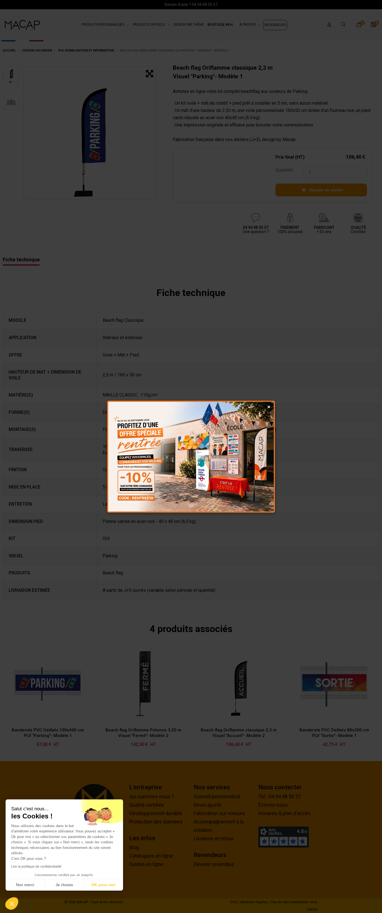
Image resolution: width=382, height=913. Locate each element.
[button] (11, 903)
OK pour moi (103, 885)
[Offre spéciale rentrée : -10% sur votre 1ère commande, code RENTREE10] (191, 457)
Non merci (25, 885)
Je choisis (64, 885)
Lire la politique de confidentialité (36, 867)
